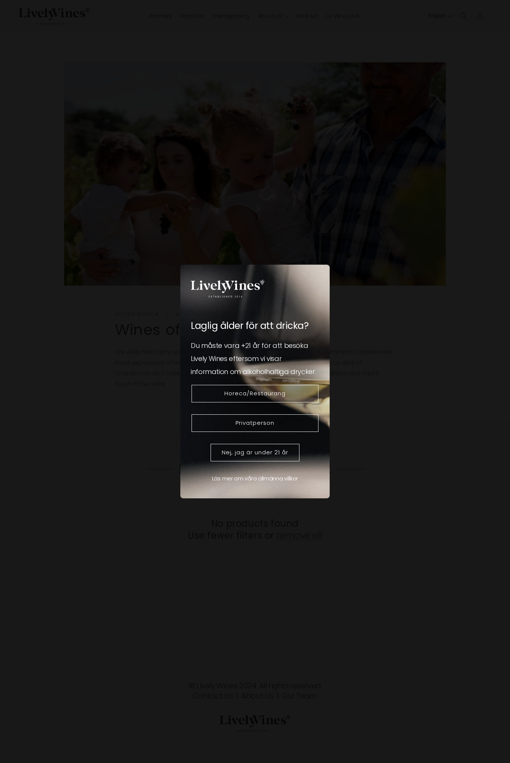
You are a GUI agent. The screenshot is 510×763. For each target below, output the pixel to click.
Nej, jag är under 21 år (255, 452)
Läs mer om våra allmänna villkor (255, 478)
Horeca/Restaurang (255, 393)
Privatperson (255, 423)
